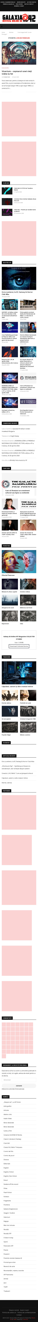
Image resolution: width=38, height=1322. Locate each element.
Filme (5, 1188)
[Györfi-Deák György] (4, 1047)
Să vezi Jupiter (6, 719)
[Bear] (17, 1033)
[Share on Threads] (21, 92)
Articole (6, 1110)
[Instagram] (16, 9)
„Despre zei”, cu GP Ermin (12, 1102)
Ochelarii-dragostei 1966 (28, 719)
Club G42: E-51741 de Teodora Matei (23, 189)
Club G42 (7, 1143)
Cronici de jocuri (9, 1155)
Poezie (6, 1250)
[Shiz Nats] (8, 1029)
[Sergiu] (8, 1038)
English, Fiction (9, 1172)
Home (3, 32)
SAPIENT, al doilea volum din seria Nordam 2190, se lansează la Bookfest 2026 (10, 314)
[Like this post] (13, 92)
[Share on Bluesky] (22, 92)
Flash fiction (8, 1192)
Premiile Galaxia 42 (8, 4)
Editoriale (7, 1164)
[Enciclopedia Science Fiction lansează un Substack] (28, 402)
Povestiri (7, 1254)
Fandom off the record (11, 1184)
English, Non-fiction (10, 1176)
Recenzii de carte (9, 1266)
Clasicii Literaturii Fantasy (12, 1139)
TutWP (14, 1319)
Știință (6, 1279)
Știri (5, 1283)
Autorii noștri (31, 2)
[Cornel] (8, 1024)
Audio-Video (8, 1118)
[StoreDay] (13, 1024)
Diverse (6, 1160)
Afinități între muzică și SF (18, 460)
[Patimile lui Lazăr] (28, 695)
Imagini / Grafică (9, 1213)
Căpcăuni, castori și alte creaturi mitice (17, 686)
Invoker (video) (25, 592)
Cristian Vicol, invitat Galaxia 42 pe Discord (25, 200)
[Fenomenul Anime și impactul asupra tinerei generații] (10, 504)
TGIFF (6, 1287)
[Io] (13, 1042)
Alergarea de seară (8, 608)
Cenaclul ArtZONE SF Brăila (13, 1135)
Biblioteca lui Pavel (26, 608)
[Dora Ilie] (8, 1042)
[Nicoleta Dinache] (17, 1029)
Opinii (6, 1242)
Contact (19, 1315)
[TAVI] (31, 1047)
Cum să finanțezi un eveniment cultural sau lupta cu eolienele (27, 387)
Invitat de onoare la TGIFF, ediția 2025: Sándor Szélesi (28, 534)
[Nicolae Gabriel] (4, 1051)
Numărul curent (19, 6)
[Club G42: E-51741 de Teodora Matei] (7, 190)
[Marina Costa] (8, 1051)
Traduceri (7, 1291)
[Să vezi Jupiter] (10, 711)
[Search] (36, 26)
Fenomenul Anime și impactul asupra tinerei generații (9, 513)
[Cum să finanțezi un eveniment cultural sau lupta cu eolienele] (28, 378)
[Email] (23, 9)
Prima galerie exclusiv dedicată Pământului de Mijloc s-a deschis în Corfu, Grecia (27, 314)
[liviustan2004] (26, 1051)
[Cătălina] (22, 1042)
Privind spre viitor (10, 1262)
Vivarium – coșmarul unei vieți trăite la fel (17, 72)
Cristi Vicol (25, 1319)
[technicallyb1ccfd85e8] (31, 1038)
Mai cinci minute (9, 1225)
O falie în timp (8, 1238)
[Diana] (4, 1042)
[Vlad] (31, 1029)
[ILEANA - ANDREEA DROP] (26, 1047)
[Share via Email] (24, 92)
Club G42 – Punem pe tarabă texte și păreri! (25, 210)
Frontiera (7, 1205)
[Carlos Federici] (17, 1038)
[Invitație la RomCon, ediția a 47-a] (10, 402)
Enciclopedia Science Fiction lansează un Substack (26, 412)
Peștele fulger (6, 735)
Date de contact (29, 4)
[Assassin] (17, 1042)
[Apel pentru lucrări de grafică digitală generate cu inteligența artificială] (28, 504)
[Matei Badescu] (22, 1051)
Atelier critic (8, 1114)
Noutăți (6, 1229)
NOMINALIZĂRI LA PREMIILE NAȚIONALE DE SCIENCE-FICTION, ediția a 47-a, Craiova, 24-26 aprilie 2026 (10, 389)
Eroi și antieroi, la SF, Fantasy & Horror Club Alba (17, 293)
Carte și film (8, 1131)
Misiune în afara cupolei (9, 592)
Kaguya (6, 1221)
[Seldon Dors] (26, 1042)
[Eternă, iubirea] (10, 695)
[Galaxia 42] (13, 1038)
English (6, 1168)
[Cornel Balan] (4, 1033)
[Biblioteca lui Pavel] (28, 600)
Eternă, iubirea (6, 703)
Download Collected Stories (19, 646)
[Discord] (14, 9)
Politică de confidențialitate (26, 1312)
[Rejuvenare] (10, 616)
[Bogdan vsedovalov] (13, 1033)
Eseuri (6, 1180)
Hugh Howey (14, 436)
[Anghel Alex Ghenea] (31, 1042)
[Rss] (26, 9)
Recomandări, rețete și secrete (14, 1271)
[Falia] (28, 616)
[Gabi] (17, 1024)
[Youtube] (21, 9)
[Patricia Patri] (17, 1047)
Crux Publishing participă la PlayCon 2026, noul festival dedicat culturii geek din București (9, 337)
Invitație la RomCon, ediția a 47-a (8, 411)
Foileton (6, 1197)
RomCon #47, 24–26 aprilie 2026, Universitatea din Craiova (10, 361)
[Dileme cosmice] (28, 727)
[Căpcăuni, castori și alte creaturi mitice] (19, 672)
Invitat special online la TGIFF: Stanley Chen (9, 533)
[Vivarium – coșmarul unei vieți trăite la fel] (19, 53)
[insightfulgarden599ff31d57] (31, 1033)
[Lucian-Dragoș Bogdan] (22, 1047)
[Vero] (8, 1047)
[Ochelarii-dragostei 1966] (28, 711)
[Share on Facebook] (15, 92)
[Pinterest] (27, 26)
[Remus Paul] (17, 1051)
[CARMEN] (26, 1024)
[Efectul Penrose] (19, 561)
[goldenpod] (13, 1047)
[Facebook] (11, 9)
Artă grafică (7, 1106)
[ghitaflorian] (13, 1029)
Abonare (19, 1086)
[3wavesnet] (26, 1033)
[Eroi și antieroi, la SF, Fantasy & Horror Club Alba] (19, 278)
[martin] (13, 1051)
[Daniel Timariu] (4, 1038)
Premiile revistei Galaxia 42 (13, 1258)
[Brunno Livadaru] (31, 1051)
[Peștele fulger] (10, 727)
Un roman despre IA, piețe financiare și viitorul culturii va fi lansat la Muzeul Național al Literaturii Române (27, 364)
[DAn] (22, 1038)
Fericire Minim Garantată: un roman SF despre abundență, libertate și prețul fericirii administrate (28, 338)
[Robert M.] (22, 1024)
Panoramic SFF (8, 1246)
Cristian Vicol (6, 77)
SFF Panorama (8, 1275)
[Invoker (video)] (28, 584)
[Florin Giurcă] (4, 1029)
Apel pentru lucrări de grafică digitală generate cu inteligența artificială (28, 513)
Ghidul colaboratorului (8, 2)
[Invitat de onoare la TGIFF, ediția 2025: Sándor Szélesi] (28, 525)
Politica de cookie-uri (9, 1312)
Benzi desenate (9, 1123)
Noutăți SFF (7, 1234)
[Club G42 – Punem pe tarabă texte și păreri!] (7, 212)
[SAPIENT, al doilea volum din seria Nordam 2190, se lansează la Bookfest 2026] (10, 304)
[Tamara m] (22, 1029)
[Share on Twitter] (17, 92)
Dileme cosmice (25, 735)
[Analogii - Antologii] (26, 1029)
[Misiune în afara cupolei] (10, 584)
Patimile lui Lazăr (25, 703)
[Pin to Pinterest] (19, 92)
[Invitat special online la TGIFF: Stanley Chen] (10, 525)
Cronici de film (8, 1151)
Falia (21, 623)
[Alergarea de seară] (10, 600)
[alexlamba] (22, 1033)
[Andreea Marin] (4, 1024)
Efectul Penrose (8, 575)
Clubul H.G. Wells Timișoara (13, 1147)
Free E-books (19, 4)
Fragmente (7, 1201)
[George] (31, 1024)
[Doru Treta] (8, 1033)
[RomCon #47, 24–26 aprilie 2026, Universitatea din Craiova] (10, 351)
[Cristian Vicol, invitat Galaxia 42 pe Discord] (7, 201)
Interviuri (7, 1217)
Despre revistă (21, 2)
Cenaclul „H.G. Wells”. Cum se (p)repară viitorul (17, 773)
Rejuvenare (5, 623)
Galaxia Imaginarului (11, 1209)
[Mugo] (4, 1056)
